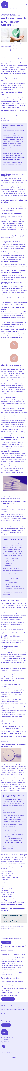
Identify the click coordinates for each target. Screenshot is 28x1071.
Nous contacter (8, 999)
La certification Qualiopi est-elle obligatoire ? (12, 916)
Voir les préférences (14, 1064)
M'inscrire (6, 942)
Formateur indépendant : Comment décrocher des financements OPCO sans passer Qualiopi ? (13, 973)
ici (1, 197)
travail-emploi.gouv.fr (12, 867)
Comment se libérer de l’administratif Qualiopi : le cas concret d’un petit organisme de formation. (12, 967)
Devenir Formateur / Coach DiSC (11, 992)
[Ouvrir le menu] (26, 5)
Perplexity (18, 58)
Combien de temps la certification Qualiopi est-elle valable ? (12, 921)
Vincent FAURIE (5, 44)
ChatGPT (5, 58)
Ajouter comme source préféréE (14, 946)
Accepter (14, 1057)
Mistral (11, 58)
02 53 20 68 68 (5, 1041)
